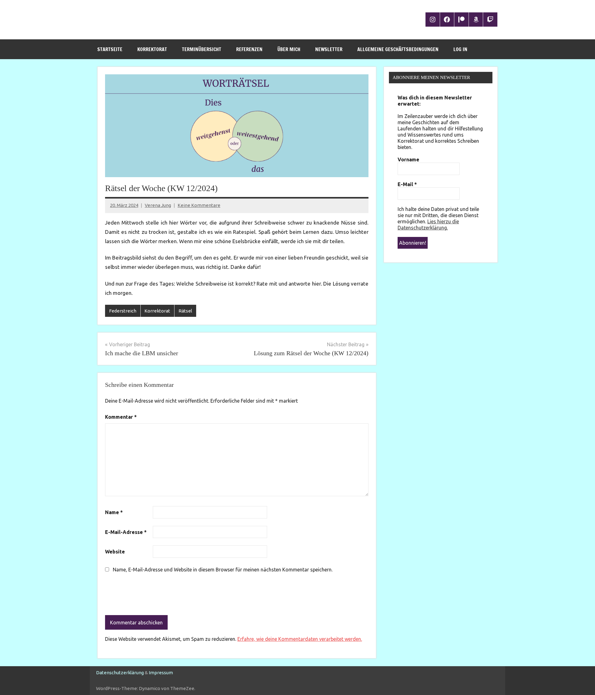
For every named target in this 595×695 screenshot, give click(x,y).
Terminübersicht (201, 49)
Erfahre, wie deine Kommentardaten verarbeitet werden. (299, 639)
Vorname (408, 159)
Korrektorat (152, 49)
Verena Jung (158, 205)
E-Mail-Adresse (126, 532)
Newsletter (328, 49)
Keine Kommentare (199, 205)
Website (115, 551)
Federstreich (122, 310)
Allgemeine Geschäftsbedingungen (398, 49)
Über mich (288, 49)
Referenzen (249, 49)
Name (114, 512)
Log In (460, 49)
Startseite (109, 49)
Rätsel (185, 310)
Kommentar (121, 417)
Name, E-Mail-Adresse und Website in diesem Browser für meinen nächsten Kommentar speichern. (223, 569)
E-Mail (407, 184)
